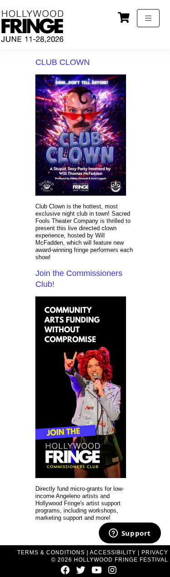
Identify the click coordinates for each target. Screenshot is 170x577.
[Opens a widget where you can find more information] (129, 534)
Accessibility (113, 552)
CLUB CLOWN (62, 62)
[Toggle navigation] (148, 18)
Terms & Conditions (51, 552)
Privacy (154, 552)
